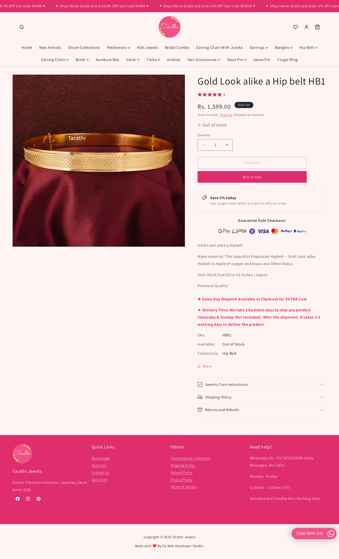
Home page (101, 458)
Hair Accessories (202, 59)
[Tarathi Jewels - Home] (169, 27)
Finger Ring (287, 59)
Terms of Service (183, 487)
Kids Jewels (147, 47)
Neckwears (117, 47)
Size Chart (100, 479)
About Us (99, 465)
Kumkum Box (107, 59)
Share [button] (207, 366)
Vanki (131, 59)
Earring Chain (53, 59)
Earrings (257, 47)
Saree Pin (262, 59)
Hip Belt (307, 47)
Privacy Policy (181, 479)
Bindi (80, 59)
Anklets (173, 59)
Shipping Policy (182, 465)
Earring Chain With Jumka (219, 47)
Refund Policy (181, 472)
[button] (262, 384)
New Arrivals (50, 47)
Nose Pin (235, 59)
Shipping (226, 115)
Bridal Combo (177, 47)
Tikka (152, 59)
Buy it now (252, 177)
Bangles (282, 47)
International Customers (190, 458)
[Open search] (22, 27)
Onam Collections (84, 47)
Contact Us (100, 472)
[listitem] (296, 27)
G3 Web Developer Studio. (183, 546)
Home (27, 47)
